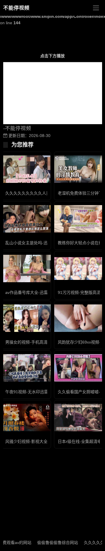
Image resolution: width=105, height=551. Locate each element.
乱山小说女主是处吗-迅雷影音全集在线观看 (44, 242)
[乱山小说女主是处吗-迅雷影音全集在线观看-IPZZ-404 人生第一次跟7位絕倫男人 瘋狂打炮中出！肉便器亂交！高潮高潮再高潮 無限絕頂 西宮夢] (26, 219)
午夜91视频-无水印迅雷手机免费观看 (39, 391)
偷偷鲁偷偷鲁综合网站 (53, 542)
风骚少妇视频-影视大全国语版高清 (36, 441)
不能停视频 (16, 8)
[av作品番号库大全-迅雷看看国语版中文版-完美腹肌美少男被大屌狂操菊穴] (26, 269)
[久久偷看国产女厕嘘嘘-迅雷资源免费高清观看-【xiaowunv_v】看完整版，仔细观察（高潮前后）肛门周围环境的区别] (78, 368)
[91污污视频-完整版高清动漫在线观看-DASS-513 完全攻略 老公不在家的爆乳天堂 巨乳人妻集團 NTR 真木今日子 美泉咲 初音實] (78, 268)
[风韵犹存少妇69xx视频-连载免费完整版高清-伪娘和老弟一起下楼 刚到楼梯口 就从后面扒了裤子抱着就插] (78, 318)
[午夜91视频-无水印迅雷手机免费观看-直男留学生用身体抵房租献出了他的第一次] (26, 368)
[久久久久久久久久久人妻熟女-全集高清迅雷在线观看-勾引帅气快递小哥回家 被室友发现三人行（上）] (26, 169)
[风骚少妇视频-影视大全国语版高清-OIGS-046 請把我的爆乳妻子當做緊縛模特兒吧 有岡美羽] (26, 418)
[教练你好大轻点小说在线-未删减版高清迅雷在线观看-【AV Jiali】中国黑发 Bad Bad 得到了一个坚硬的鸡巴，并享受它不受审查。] (78, 219)
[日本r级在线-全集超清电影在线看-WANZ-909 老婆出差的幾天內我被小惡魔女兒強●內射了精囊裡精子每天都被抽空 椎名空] (78, 418)
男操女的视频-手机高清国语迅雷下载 (38, 342)
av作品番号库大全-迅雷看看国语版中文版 (42, 292)
